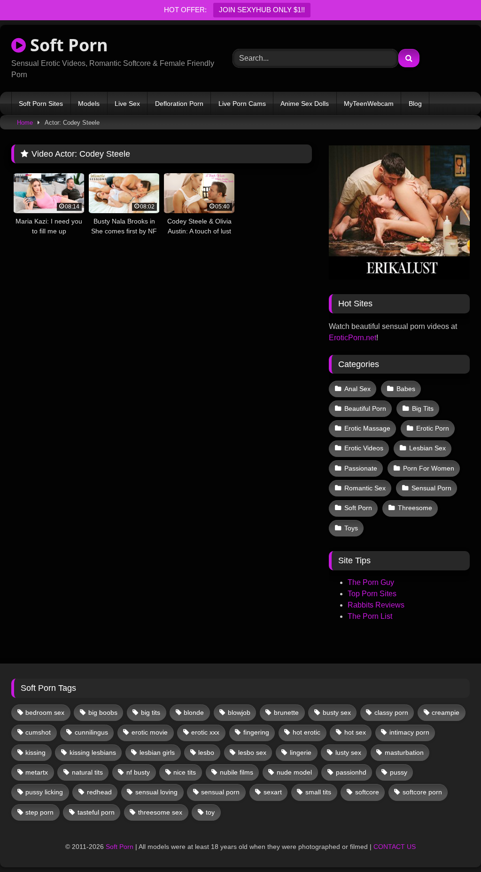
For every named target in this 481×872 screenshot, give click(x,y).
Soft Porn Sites (41, 103)
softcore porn (422, 792)
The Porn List (370, 616)
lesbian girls (157, 752)
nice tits (184, 772)
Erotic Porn (432, 428)
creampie (445, 712)
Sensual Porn (431, 488)
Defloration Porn (179, 103)
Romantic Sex (365, 488)
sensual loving (156, 792)
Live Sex (127, 103)
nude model (294, 772)
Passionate (360, 468)
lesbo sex (252, 752)
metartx (36, 772)
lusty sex (348, 752)
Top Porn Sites (372, 594)
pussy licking (44, 792)
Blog (415, 103)
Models (89, 103)
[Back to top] (452, 844)
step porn (39, 812)
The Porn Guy (371, 582)
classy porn (391, 712)
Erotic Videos (363, 448)
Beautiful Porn (365, 408)
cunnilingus (91, 732)
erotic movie (150, 732)
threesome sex (160, 812)
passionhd (351, 772)
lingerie (300, 752)
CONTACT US (394, 846)
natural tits (87, 772)
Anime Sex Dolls (304, 103)
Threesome (415, 508)
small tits (318, 792)
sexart (273, 792)
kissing (35, 752)
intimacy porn (409, 732)
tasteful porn (96, 812)
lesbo (206, 752)
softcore (367, 792)
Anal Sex (357, 388)
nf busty (138, 772)
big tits (150, 712)
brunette (286, 712)
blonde (194, 712)
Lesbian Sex (427, 448)
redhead (99, 792)
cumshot (38, 732)
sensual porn (220, 792)
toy (210, 812)
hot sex (355, 732)
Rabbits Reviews (376, 605)
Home (25, 122)
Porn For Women (428, 468)
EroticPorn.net (352, 338)
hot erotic (306, 732)
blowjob (239, 712)
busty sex (337, 712)
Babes (405, 388)
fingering (256, 732)
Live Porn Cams (242, 103)
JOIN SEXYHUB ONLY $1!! (262, 10)
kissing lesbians (93, 752)
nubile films (236, 772)
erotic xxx (205, 732)
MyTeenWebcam (369, 103)
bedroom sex (44, 712)
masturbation (404, 752)
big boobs (102, 712)
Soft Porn (67, 44)
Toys (351, 528)
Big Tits (423, 408)
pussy (398, 772)
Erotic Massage (367, 428)
